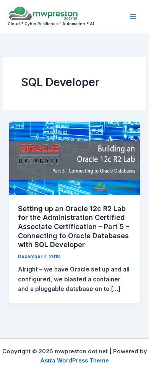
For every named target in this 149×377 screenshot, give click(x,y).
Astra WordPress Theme (74, 360)
